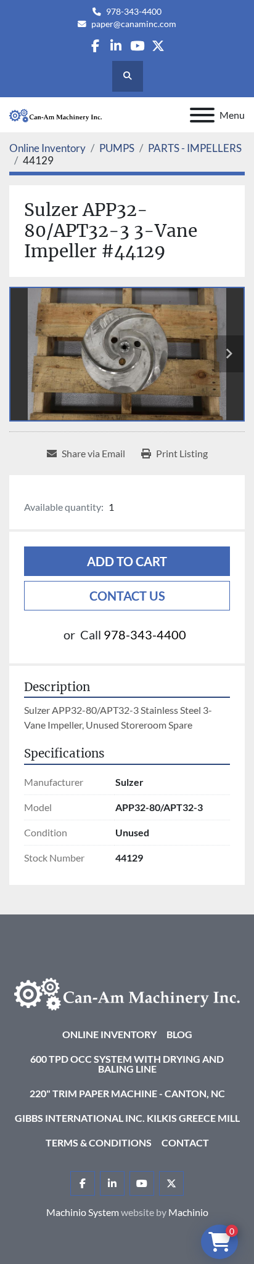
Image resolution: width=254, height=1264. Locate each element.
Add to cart (127, 561)
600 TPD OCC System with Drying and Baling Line (127, 1063)
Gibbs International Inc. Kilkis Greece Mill (127, 1118)
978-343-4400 (134, 12)
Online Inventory (109, 1034)
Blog (179, 1034)
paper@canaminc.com (133, 24)
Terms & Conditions (99, 1142)
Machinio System (82, 1212)
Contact (185, 1142)
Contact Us (127, 595)
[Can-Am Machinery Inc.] (127, 992)
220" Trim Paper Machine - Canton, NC (127, 1093)
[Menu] (202, 115)
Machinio (188, 1212)
